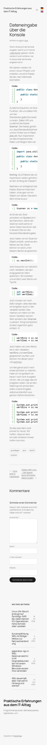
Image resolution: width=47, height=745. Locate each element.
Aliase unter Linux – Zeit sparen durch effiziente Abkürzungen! (29, 473)
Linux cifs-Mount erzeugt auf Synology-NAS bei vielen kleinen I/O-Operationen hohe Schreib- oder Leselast (20, 618)
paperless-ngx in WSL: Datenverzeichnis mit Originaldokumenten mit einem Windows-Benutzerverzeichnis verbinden (20, 661)
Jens (21, 40)
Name (12, 546)
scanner (14, 455)
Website (13, 568)
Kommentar (14, 517)
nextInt (32, 450)
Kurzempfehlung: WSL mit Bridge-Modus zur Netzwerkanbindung (20, 638)
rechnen (17, 361)
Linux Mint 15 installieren (14, 474)
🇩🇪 (42, 8)
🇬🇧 (42, 11)
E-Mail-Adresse (16, 557)
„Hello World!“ (15, 53)
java (24, 450)
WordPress (18, 736)
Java (26, 40)
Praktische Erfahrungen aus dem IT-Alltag (22, 703)
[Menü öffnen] (36, 9)
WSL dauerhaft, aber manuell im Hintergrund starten (20, 682)
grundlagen (15, 450)
